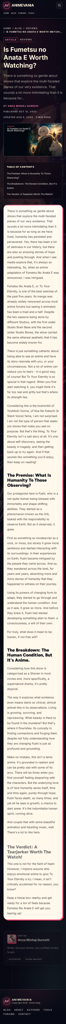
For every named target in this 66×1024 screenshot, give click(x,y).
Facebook (15, 959)
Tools (31, 13)
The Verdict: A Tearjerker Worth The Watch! (30, 194)
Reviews (32, 28)
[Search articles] (59, 5)
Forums (22, 13)
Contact (24, 1014)
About (19, 1010)
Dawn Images (34, 959)
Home (6, 13)
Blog (13, 13)
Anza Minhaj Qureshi (23, 106)
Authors (33, 1010)
